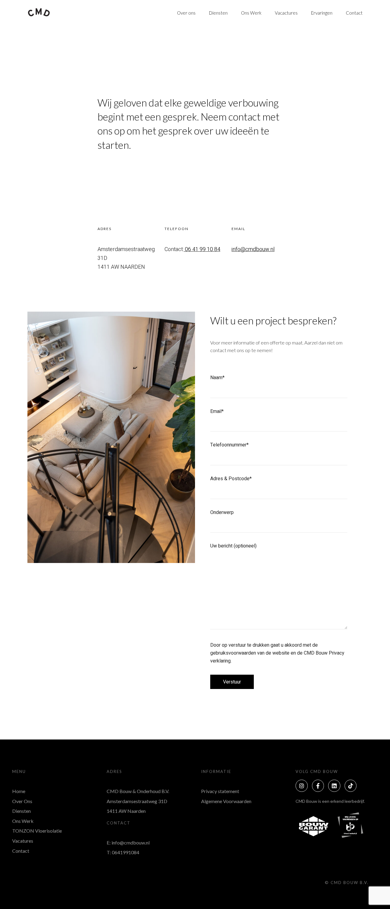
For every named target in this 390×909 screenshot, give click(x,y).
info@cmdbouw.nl (253, 249)
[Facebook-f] (318, 786)
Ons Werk (251, 13)
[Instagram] (302, 786)
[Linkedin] (334, 786)
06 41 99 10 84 (202, 249)
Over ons (186, 13)
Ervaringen (321, 13)
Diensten (218, 13)
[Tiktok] (351, 786)
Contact (354, 13)
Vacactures (286, 13)
